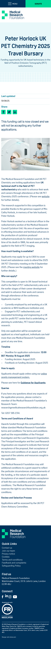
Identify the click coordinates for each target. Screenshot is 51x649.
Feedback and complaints (14, 562)
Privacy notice (8, 554)
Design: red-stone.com (9, 637)
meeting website (31, 267)
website (46, 196)
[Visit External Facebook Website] (3, 596)
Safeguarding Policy (11, 565)
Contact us (7, 548)
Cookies (6, 557)
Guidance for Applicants (33, 382)
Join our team (8, 551)
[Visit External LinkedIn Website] (7, 596)
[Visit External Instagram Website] (11, 596)
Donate (38, 4)
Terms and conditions (12, 560)
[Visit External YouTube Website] (15, 596)
